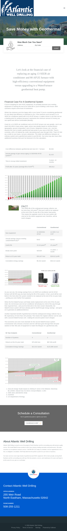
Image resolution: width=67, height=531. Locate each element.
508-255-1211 (11, 506)
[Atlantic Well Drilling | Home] (17, 8)
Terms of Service (28, 527)
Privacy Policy (15, 527)
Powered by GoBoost (49, 527)
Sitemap (37, 527)
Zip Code (38, 45)
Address (20, 45)
